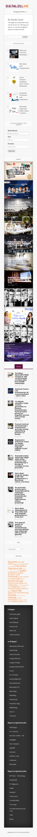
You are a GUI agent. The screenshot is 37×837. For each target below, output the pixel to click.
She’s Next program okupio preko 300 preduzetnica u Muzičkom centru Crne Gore (19, 280)
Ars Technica (13, 732)
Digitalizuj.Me (15, 568)
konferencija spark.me (17, 583)
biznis (19, 564)
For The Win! (13, 675)
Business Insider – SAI (16, 736)
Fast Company (14, 744)
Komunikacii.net (14, 683)
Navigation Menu (19, 11)
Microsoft (19, 585)
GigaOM (12, 748)
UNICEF (25, 602)
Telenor (26, 600)
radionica (24, 588)
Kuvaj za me (13, 626)
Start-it (11, 712)
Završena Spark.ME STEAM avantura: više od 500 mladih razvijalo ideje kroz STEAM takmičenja (19, 171)
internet (22, 579)
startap (12, 595)
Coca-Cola (10, 566)
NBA (9, 587)
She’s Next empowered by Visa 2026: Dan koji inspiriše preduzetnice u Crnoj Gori (18, 316)
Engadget (12, 740)
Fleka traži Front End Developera (23, 52)
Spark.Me (16, 590)
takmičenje (12, 599)
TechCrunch (13, 796)
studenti (19, 598)
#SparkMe (13, 561)
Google (20, 577)
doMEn (22, 570)
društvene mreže (15, 573)
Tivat (9, 602)
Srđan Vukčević (14, 635)
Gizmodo (12, 752)
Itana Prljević (13, 618)
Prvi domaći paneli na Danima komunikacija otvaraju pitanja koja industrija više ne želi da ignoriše (18, 333)
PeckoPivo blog (14, 704)
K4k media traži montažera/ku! (24, 66)
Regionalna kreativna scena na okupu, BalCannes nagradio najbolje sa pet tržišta (19, 244)
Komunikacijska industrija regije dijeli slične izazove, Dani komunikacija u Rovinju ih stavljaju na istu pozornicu (19, 261)
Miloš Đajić (13, 691)
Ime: (9, 137)
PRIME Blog (13, 708)
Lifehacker (13, 760)
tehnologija (20, 600)
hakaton (26, 577)
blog (22, 564)
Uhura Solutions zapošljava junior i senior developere (24, 81)
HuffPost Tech (14, 756)
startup (12, 597)
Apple (15, 564)
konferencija (15, 581)
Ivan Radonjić (13, 622)
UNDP (20, 601)
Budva (26, 564)
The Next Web (14, 800)
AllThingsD (13, 727)
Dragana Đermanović (16, 667)
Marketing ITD (14, 687)
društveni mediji (14, 574)
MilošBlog (12, 695)
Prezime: (11, 144)
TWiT (11, 815)
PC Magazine (13, 784)
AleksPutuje (13, 650)
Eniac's (11, 671)
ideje (9, 579)
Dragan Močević (14, 659)
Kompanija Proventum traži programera (23, 96)
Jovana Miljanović (15, 679)
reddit (11, 788)
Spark (9, 591)
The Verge (13, 805)
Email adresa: (12, 131)
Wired (11, 819)
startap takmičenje (20, 595)
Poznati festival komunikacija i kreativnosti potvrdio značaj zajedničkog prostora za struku (17, 225)
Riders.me (12, 631)
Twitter (14, 601)
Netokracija (13, 699)
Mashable (12, 764)
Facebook (13, 576)
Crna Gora (20, 566)
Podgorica (14, 586)
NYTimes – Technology (17, 776)
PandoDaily (13, 780)
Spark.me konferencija (18, 592)
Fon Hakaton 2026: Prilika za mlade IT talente (18, 354)
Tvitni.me (12, 716)
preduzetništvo (14, 588)
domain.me (16, 571)
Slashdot (12, 792)
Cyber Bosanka (14, 654)
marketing (12, 585)
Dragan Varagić (14, 663)
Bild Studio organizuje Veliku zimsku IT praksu (24, 110)
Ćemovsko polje (14, 614)
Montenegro (25, 585)
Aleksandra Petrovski (16, 646)
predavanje (23, 587)
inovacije (15, 578)
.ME (19, 562)
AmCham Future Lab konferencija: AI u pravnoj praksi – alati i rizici (19, 191)
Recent (18, 367)
